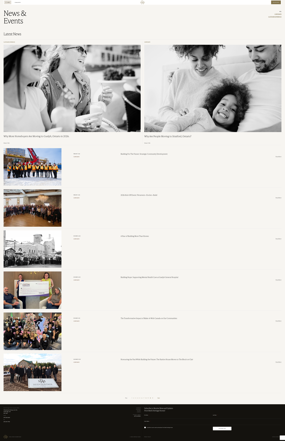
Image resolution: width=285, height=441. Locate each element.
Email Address (147, 421)
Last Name (215, 415)
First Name (146, 415)
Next (158, 398)
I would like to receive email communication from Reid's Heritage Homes (159, 427)
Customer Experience (274, 17)
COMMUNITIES (18, 2)
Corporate (278, 14)
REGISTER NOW (276, 2)
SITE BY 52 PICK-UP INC (276, 436)
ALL (280, 11)
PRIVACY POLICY (147, 436)
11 (152, 398)
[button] (7, 2)
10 (150, 398)
